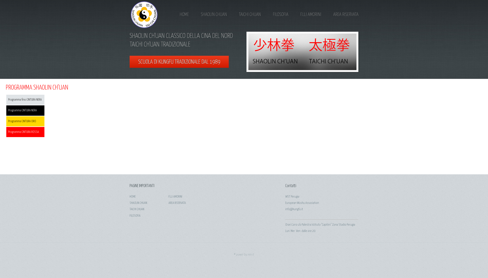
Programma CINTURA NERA (22, 110)
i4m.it (251, 254)
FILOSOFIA (280, 14)
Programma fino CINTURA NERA (25, 99)
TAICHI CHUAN (250, 14)
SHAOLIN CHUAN (214, 14)
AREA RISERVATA (345, 14)
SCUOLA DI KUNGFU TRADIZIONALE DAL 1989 (179, 62)
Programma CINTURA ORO (22, 121)
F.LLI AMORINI (310, 14)
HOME (184, 14)
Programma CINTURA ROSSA (23, 132)
